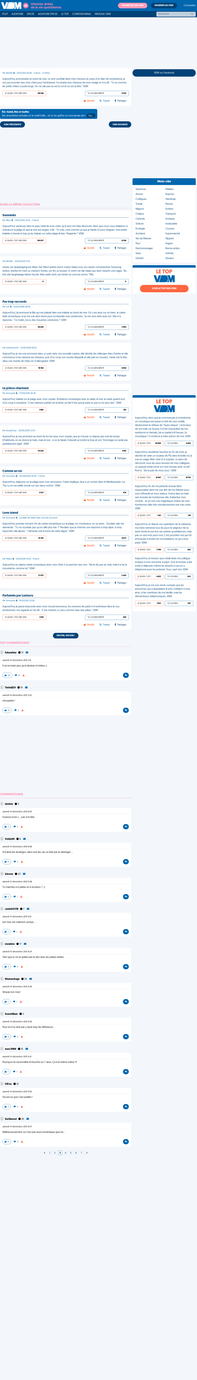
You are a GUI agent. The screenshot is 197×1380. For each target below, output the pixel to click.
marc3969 (11, 1049)
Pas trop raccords (14, 301)
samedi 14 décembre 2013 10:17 (17, 1127)
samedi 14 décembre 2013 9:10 (16, 917)
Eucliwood (11, 1119)
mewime (10, 944)
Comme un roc (12, 471)
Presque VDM (103, 14)
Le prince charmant (15, 388)
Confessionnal (81, 14)
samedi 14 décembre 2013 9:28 (17, 987)
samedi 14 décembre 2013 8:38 (17, 847)
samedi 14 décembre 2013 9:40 (17, 1022)
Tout (5, 14)
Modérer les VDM (164, 5)
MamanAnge (12, 979)
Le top (65, 14)
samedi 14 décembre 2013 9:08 (17, 882)
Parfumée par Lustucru (17, 595)
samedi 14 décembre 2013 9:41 (16, 1057)
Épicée (30, 14)
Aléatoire (17, 14)
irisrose (9, 874)
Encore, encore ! (66, 635)
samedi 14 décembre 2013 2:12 (16, 660)
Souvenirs (9, 215)
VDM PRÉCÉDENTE (12, 124)
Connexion (190, 5)
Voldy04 (10, 839)
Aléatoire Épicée (48, 14)
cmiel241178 (12, 909)
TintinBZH (10, 688)
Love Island (10, 512)
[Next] (45, 1153)
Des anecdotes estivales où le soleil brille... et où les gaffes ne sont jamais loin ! (48, 114)
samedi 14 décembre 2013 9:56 (17, 1092)
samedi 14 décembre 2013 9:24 (17, 952)
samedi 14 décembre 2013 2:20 (17, 695)
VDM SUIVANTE (120, 124)
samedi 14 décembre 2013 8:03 (17, 812)
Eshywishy (11, 653)
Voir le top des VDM (164, 288)
